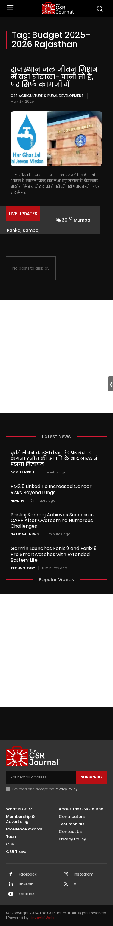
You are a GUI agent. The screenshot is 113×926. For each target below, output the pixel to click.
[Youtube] (11, 894)
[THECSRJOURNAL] (58, 8)
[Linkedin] (11, 884)
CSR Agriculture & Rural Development (47, 95)
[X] (66, 884)
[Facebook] (11, 874)
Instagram (83, 874)
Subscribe (91, 777)
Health (17, 500)
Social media (23, 472)
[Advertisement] (56, 356)
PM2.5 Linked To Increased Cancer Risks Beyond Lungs (51, 489)
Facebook (27, 874)
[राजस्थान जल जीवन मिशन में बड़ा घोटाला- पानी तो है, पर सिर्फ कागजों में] (56, 138)
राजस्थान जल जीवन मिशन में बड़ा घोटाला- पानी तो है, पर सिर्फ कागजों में (54, 77)
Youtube (27, 894)
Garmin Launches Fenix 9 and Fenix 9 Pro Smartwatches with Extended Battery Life (53, 554)
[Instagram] (66, 874)
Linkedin (26, 884)
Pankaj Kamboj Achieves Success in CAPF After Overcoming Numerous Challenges (52, 520)
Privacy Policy (66, 789)
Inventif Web (42, 917)
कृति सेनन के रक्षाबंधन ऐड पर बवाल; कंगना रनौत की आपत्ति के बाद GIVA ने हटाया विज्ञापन (54, 458)
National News (25, 534)
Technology (23, 568)
